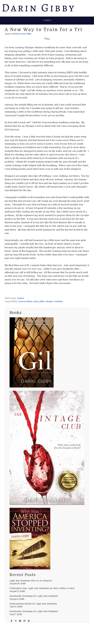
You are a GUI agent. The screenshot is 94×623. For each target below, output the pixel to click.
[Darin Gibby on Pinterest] (20, 621)
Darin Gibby (47, 8)
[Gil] (32, 352)
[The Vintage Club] (47, 448)
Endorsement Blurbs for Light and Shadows (33, 604)
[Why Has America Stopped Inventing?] (30, 539)
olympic (49, 301)
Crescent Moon (25, 301)
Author (20, 298)
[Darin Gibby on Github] (24, 621)
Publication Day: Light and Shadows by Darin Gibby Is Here (42, 588)
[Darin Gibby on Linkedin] (29, 621)
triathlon (58, 301)
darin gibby (39, 301)
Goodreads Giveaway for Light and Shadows (34, 596)
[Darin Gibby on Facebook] (11, 621)
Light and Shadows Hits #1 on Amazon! (31, 580)
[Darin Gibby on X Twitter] (16, 621)
